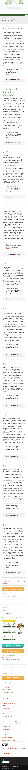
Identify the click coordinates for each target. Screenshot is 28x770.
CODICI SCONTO (13, 678)
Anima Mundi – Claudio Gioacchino (9, 734)
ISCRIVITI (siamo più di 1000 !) (13, 589)
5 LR (5, 525)
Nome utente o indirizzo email (8, 596)
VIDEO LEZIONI (14, 651)
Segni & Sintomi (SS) (8, 692)
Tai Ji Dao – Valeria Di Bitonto (8, 740)
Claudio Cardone (16, 747)
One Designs (10, 768)
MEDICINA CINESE (6, 701)
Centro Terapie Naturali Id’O (8, 737)
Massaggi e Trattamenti (8, 713)
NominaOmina (14, 3)
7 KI (5, 415)
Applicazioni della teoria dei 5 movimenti (11, 92)
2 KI (5, 206)
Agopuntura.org (5, 732)
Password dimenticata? (7, 613)
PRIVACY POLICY (6, 753)
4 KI (5, 308)
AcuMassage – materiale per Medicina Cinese (12, 723)
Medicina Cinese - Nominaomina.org (9, 657)
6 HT (5, 152)
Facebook (12, 12)
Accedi (18, 79)
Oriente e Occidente (7, 711)
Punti (4, 695)
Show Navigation (14, 15)
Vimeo (15, 12)
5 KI (5, 364)
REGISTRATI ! (9, 74)
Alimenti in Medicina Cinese (9, 703)
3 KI (5, 264)
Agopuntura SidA (5, 729)
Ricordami (5, 607)
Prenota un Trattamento (13, 645)
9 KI (5, 466)
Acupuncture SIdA (6, 726)
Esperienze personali (7, 716)
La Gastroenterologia (13, 29)
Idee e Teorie (6, 708)
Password (4, 601)
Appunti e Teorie (6, 687)
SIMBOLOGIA (5, 698)
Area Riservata (5, 685)
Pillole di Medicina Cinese (8, 705)
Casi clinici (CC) (6, 689)
